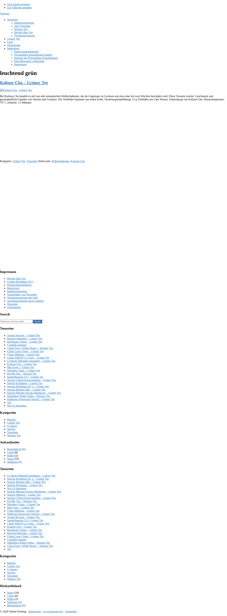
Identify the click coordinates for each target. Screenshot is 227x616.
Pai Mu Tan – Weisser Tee (22, 373)
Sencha (11, 429)
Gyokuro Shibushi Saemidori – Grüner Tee (31, 360)
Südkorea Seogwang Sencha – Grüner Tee (31, 399)
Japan (10, 458)
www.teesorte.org (53, 611)
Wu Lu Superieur (16, 405)
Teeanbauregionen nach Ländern (25, 300)
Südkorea (12, 461)
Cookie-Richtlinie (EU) (20, 281)
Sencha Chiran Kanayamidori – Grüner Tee (31, 380)
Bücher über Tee (16, 278)
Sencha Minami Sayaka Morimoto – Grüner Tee (34, 392)
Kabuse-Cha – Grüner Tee (24, 82)
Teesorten (32, 161)
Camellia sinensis (16, 344)
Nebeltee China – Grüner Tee (23, 370)
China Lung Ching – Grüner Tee (25, 351)
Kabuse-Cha (78, 161)
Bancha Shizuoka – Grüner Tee (24, 338)
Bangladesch (14, 449)
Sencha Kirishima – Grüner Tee (25, 383)
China (10, 452)
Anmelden (71, 611)
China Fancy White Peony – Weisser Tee (30, 348)
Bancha (11, 419)
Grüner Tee (18, 161)
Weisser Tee (14, 435)
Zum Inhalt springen (18, 4)
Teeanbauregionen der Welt (22, 297)
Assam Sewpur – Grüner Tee (23, 335)
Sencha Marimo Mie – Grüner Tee (26, 389)
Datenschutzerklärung (19, 284)
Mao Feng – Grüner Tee (20, 367)
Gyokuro (12, 425)
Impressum (13, 288)
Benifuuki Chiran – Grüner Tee (24, 341)
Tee (9, 402)
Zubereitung (14, 307)
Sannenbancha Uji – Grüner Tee (25, 376)
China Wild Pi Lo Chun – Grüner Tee (28, 357)
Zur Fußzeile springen (19, 7)
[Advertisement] (106, 132)
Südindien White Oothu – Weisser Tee (28, 396)
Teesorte (4, 13)
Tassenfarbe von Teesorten (22, 294)
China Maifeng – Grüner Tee (23, 354)
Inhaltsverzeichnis (17, 291)
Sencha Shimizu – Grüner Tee (24, 494)
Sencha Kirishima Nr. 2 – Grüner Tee (28, 386)
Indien (10, 455)
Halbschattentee (60, 161)
